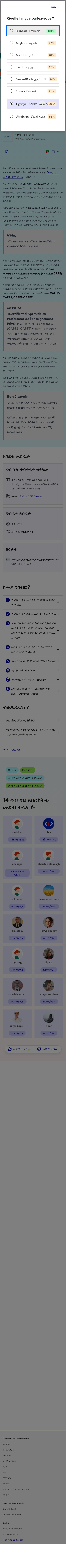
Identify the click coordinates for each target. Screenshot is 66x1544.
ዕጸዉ (53, 7)
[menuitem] (33, 30)
